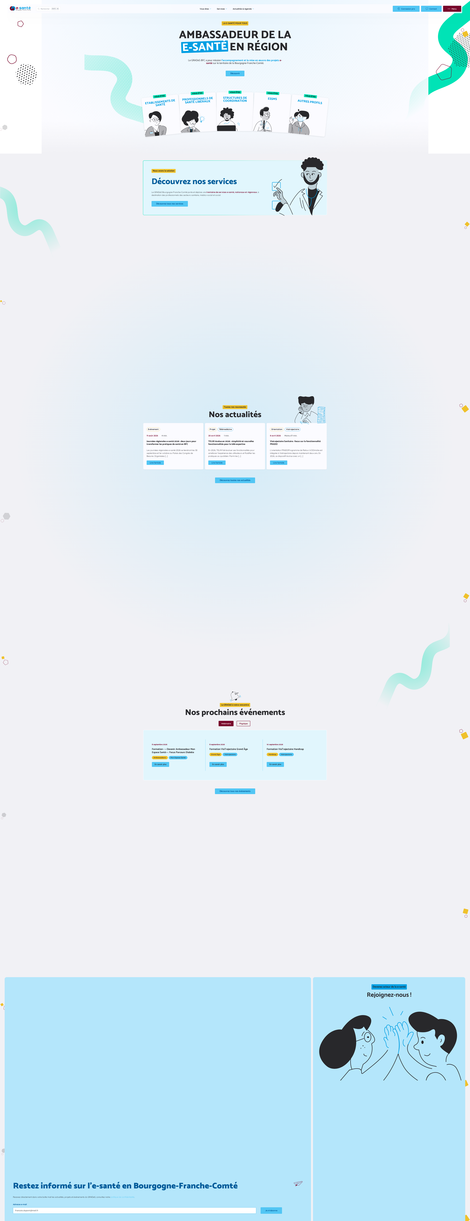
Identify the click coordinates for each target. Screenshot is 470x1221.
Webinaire (226, 723)
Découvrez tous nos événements (235, 791)
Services (221, 9)
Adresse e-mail (20, 1204)
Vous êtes (204, 9)
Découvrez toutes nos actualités (235, 480)
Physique (243, 723)
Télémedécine (225, 429)
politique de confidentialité (122, 1197)
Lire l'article (155, 462)
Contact (433, 9)
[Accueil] (20, 8)
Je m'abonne (271, 1210)
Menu (454, 9)
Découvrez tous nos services (169, 204)
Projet (212, 429)
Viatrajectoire (292, 429)
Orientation (276, 429)
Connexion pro (408, 9)
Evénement (153, 429)
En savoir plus (160, 764)
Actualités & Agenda (242, 9)
